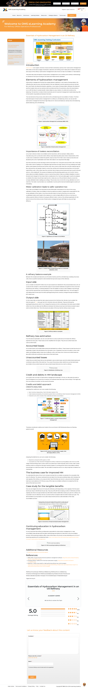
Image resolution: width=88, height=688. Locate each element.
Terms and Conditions (21, 686)
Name (29, 661)
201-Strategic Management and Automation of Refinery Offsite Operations (15, 57)
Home (14, 15)
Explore (72, 15)
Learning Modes (35, 15)
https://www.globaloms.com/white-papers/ (38, 552)
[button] (78, 598)
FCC (36, 302)
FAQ (37, 686)
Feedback (31, 636)
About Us (19, 15)
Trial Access (62, 15)
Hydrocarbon (29, 67)
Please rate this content (35, 656)
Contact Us (72, 9)
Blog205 (33, 578)
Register (64, 9)
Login (67, 9)
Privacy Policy (31, 686)
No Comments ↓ (30, 63)
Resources (44, 15)
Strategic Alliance (53, 15)
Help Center (11, 686)
